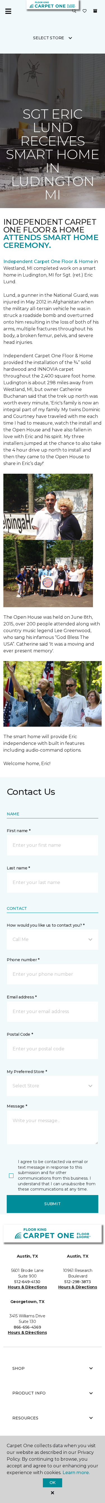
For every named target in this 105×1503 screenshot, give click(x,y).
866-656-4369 (27, 1327)
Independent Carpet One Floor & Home (48, 261)
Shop (18, 1368)
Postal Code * (20, 1034)
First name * (19, 831)
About (42, 63)
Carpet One (15, 63)
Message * (17, 1106)
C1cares (65, 63)
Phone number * (23, 960)
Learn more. (76, 1472)
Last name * (18, 868)
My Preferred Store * (27, 1072)
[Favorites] (84, 11)
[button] (74, 11)
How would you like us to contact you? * (46, 925)
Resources (25, 1418)
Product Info (29, 1393)
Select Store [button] (48, 37)
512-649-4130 (27, 1281)
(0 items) (95, 11)
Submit (52, 1203)
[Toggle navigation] (8, 11)
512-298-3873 (77, 1281)
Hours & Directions (27, 1287)
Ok (52, 1482)
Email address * (22, 997)
